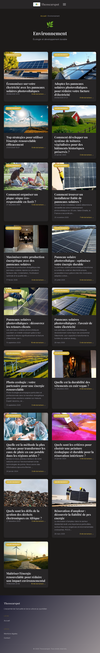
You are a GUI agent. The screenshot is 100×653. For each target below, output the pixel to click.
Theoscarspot (50, 4)
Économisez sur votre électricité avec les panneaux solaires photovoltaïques (25, 87)
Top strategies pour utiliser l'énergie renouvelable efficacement (24, 140)
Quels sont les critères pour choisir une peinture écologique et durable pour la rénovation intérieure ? (74, 450)
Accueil (43, 16)
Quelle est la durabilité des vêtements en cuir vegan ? (72, 384)
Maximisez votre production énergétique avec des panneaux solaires (25, 260)
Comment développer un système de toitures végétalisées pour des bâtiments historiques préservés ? (71, 144)
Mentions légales (10, 634)
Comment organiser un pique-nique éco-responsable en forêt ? (22, 198)
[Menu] (64, 4)
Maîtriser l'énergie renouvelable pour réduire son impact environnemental (25, 577)
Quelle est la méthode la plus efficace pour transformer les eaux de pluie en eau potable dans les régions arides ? (25, 450)
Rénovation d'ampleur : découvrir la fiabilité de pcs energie (72, 514)
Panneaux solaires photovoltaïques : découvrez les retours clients (25, 323)
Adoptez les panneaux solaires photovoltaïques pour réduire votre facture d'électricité (72, 89)
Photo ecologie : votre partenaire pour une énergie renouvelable (25, 385)
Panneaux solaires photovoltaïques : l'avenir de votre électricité (73, 323)
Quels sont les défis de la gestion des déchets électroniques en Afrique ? (24, 514)
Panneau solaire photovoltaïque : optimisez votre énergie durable (72, 260)
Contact (7, 638)
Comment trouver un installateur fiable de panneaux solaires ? (68, 198)
